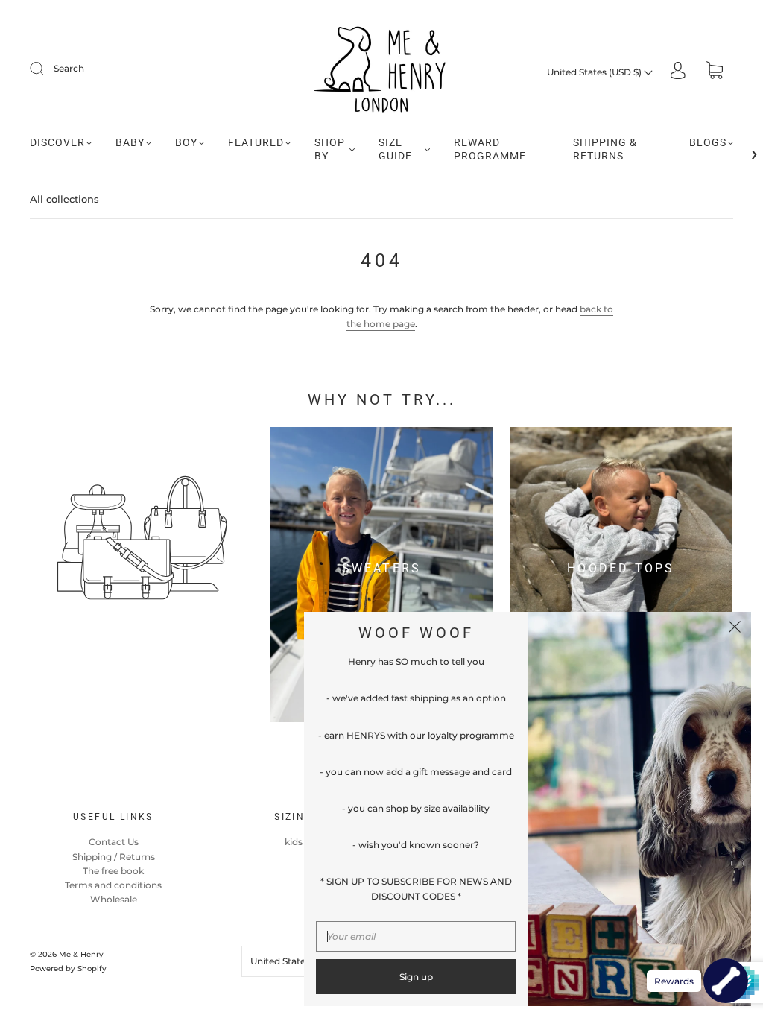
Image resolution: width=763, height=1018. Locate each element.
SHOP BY (329, 149)
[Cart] (714, 72)
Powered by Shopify (68, 968)
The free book (113, 870)
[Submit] (46, 68)
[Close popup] (734, 628)
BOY (186, 142)
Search (69, 68)
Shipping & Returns (605, 149)
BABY (130, 142)
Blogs (707, 142)
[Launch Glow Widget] (725, 980)
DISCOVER (57, 142)
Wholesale (113, 899)
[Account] (678, 72)
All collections (64, 199)
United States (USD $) (595, 72)
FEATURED (256, 142)
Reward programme (490, 149)
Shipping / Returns (113, 856)
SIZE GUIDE (395, 149)
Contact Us (114, 841)
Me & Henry (81, 954)
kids (294, 841)
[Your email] (416, 936)
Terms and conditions (113, 885)
